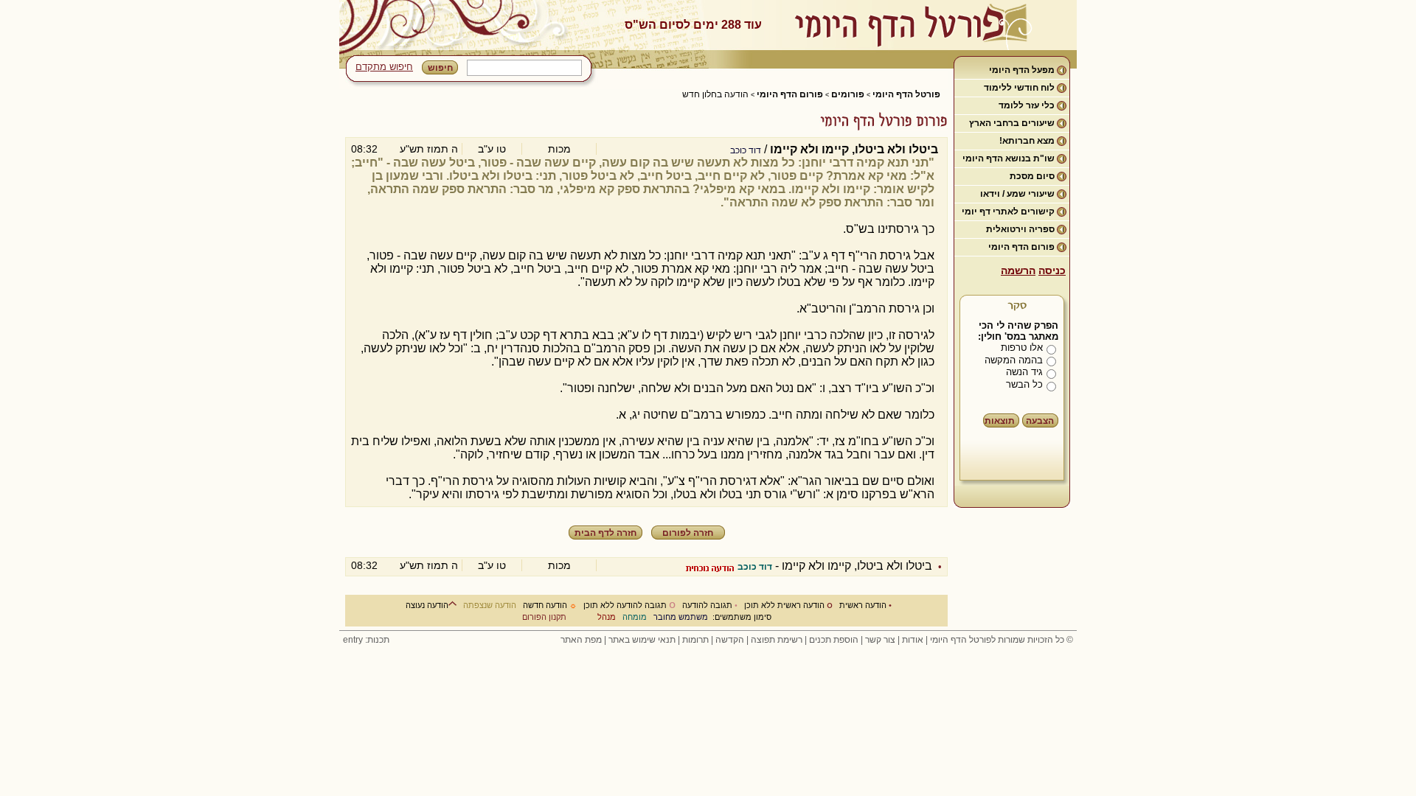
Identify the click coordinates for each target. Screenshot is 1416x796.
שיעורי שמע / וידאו (1017, 194)
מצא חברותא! (1027, 141)
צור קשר (880, 640)
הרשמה (1018, 270)
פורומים (847, 94)
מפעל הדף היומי (1022, 70)
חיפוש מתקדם (384, 66)
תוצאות (1000, 421)
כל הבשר (1024, 384)
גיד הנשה (1024, 371)
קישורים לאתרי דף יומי (1008, 211)
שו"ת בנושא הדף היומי (1008, 158)
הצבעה (1040, 421)
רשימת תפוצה (776, 640)
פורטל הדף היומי (906, 94)
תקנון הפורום (544, 616)
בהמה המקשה (1014, 360)
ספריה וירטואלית (1020, 229)
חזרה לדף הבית (605, 533)
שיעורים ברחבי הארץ (1012, 123)
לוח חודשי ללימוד (1019, 88)
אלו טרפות (1022, 347)
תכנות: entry (366, 640)
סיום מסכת (1032, 176)
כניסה (1052, 270)
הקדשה (729, 640)
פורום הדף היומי (1021, 247)
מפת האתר (581, 640)
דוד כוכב (745, 150)
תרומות (695, 640)
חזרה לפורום (687, 533)
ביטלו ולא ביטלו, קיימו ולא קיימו (857, 565)
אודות (912, 640)
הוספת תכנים (833, 640)
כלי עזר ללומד (1027, 105)
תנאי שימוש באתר (642, 640)
